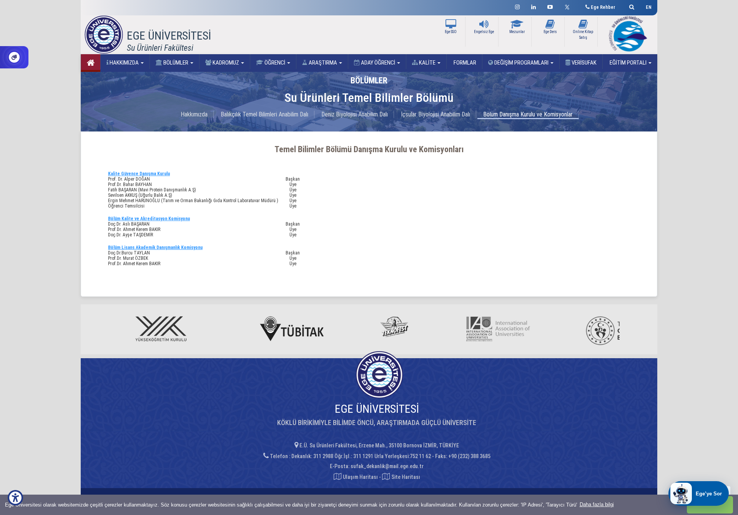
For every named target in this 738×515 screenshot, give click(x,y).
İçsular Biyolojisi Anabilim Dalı (435, 114)
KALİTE (427, 62)
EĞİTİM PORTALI (628, 62)
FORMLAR (464, 62)
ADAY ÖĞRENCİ (378, 62)
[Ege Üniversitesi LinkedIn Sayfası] (533, 6)
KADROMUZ (225, 62)
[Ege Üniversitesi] (630, 6)
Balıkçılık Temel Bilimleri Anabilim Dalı (264, 114)
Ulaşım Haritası (360, 477)
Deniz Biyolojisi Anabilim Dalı (354, 114)
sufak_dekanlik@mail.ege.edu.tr (387, 466)
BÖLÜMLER (175, 62)
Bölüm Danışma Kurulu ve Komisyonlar (528, 114)
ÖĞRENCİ (274, 62)
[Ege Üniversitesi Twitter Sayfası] (569, 6)
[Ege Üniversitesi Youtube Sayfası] (550, 6)
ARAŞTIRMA (323, 62)
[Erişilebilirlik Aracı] (15, 497)
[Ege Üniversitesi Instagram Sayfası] (517, 6)
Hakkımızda (194, 114)
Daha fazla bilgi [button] (597, 504)
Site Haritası (405, 477)
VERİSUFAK (583, 62)
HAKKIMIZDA (124, 62)
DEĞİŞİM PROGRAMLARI (521, 62)
